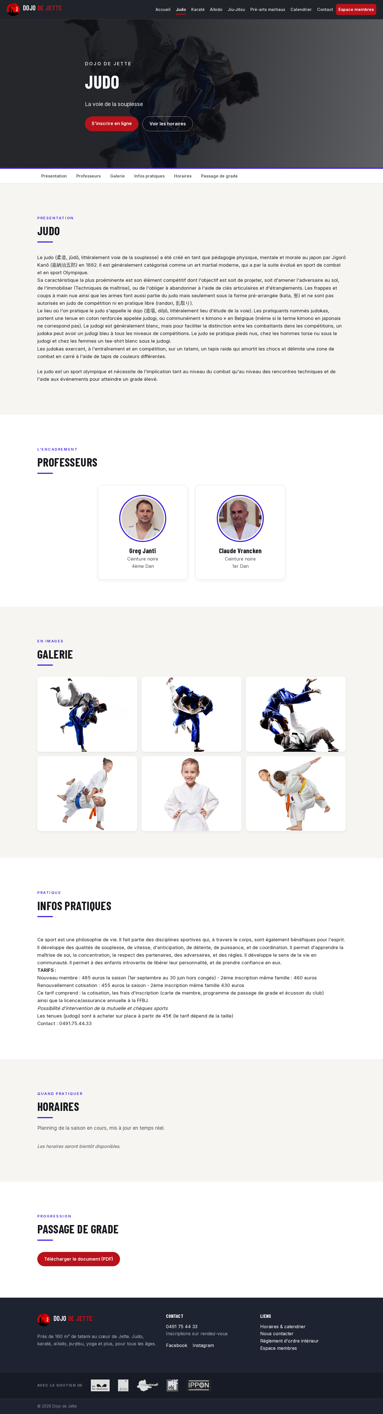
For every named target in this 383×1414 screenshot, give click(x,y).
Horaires (183, 176)
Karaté (198, 9)
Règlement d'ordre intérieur (289, 1341)
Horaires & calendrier (283, 1326)
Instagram (203, 1345)
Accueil (163, 9)
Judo (181, 9)
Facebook (176, 1345)
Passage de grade (219, 176)
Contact (325, 9)
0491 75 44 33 (181, 1326)
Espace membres (356, 9)
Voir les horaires (167, 123)
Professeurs (88, 176)
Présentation (54, 176)
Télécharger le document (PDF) (78, 1259)
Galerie (117, 176)
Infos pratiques (149, 176)
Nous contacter (277, 1333)
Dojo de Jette (108, 63)
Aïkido (216, 9)
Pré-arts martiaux (267, 9)
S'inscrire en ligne (112, 123)
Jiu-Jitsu (236, 9)
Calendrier (301, 9)
